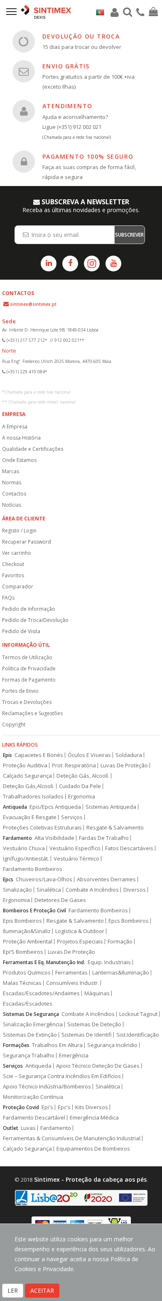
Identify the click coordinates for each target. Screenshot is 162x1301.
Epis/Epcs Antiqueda (55, 807)
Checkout (13, 564)
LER (12, 1290)
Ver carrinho (16, 552)
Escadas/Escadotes (27, 1003)
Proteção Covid (21, 1107)
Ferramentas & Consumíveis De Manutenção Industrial (71, 1138)
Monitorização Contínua (33, 1097)
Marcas (10, 471)
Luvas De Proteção (124, 765)
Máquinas (97, 993)
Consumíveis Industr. (72, 983)
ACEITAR (42, 1290)
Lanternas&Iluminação (120, 972)
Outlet (10, 1128)
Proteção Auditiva (25, 765)
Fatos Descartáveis (129, 848)
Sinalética (49, 889)
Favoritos (13, 575)
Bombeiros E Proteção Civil (34, 910)
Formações (16, 1045)
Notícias (11, 504)
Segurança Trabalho (28, 1055)
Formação (120, 941)
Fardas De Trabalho (104, 838)
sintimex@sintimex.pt (33, 304)
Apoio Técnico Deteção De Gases (98, 1066)
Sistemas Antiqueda (111, 807)
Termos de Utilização (27, 657)
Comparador (17, 586)
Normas (11, 482)
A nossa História (21, 437)
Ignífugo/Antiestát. (26, 858)
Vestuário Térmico (76, 858)
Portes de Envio (20, 690)
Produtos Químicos (27, 972)
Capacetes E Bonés (39, 755)
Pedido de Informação (28, 608)
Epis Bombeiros (22, 921)
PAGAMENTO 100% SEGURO (87, 156)
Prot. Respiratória (74, 765)
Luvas (28, 1128)
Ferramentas (71, 972)
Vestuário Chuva (24, 848)
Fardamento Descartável (34, 1117)
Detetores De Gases (60, 900)
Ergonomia (81, 796)
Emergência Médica (94, 1117)
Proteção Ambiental (27, 941)
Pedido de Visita (21, 631)
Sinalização (17, 889)
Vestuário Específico (75, 848)
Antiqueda (15, 807)
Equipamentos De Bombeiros (93, 1148)
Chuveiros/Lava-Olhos (44, 879)
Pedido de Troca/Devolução (35, 620)
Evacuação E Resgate (29, 817)
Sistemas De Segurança (31, 1014)
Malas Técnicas (22, 983)
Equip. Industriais (109, 962)
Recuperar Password (26, 541)
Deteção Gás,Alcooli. (28, 786)
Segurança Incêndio (112, 1045)
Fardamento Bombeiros (32, 869)
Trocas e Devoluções (27, 702)
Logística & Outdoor (79, 931)
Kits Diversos (91, 1107)
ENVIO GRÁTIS (66, 66)
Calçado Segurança (27, 776)
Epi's (47, 1107)
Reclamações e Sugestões (32, 713)
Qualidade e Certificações (32, 448)
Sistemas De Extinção (30, 1034)
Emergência (73, 1055)
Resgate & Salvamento (115, 827)
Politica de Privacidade (29, 668)
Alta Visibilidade (54, 838)
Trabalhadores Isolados (33, 796)
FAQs (8, 597)
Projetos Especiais (80, 941)
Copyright (13, 724)
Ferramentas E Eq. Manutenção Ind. (44, 962)
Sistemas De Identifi (86, 1034)
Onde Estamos (19, 460)
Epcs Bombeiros (128, 921)
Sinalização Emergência (33, 1024)
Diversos (134, 889)
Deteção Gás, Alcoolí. (82, 776)
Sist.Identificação (137, 1034)
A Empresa (14, 426)
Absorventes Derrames (106, 879)
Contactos (14, 493)
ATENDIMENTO (67, 106)
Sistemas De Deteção (94, 1024)
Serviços (72, 817)
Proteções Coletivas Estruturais (42, 827)
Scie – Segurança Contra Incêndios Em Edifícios (62, 1076)
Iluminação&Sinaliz (27, 931)
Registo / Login (19, 530)
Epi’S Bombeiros (23, 952)
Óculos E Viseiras (89, 755)
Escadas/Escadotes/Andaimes (41, 993)
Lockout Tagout (138, 1014)
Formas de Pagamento (29, 679)
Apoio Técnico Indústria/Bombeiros (47, 1086)
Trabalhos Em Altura (57, 1045)
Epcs (8, 879)
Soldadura (128, 755)
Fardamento (17, 838)
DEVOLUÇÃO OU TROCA (81, 36)
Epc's (64, 1107)
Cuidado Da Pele (80, 786)
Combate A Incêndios (92, 889)
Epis (7, 755)
